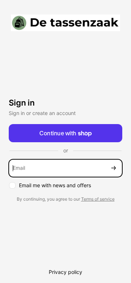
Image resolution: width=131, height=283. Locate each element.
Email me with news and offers (55, 185)
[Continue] (113, 168)
